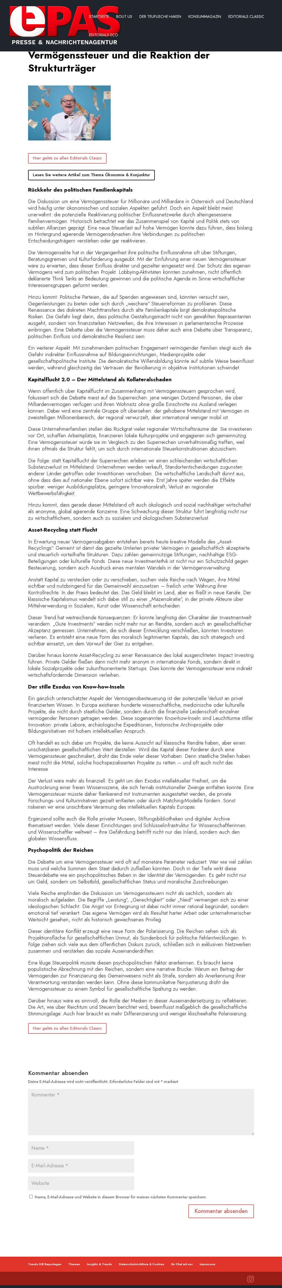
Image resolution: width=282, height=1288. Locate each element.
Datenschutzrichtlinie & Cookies (141, 1264)
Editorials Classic (246, 17)
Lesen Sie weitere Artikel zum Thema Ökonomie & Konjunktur (91, 175)
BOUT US (124, 17)
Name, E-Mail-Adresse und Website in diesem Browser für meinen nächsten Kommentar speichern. (121, 1197)
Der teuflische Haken (160, 17)
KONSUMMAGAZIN (204, 17)
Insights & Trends (99, 1264)
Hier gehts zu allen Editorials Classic (67, 158)
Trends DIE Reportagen (44, 1264)
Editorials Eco (103, 35)
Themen (74, 1264)
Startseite (99, 17)
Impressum (207, 1264)
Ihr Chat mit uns (182, 1264)
